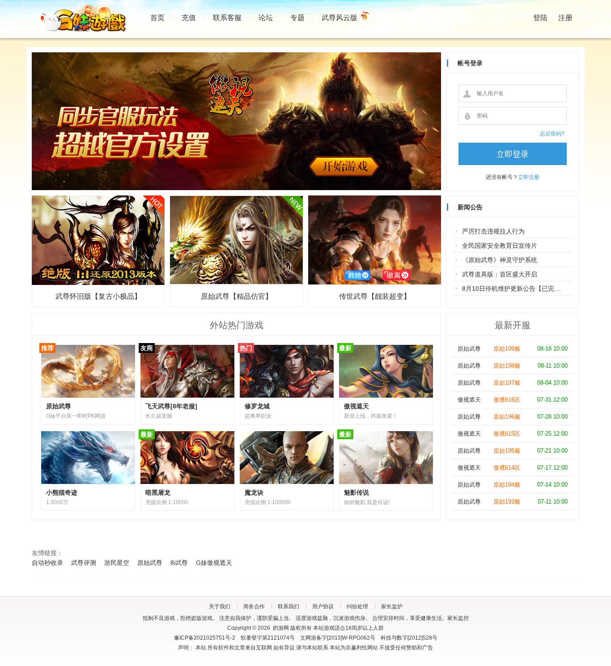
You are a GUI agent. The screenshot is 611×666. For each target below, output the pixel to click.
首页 (157, 17)
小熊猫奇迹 (61, 492)
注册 (565, 17)
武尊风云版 (339, 17)
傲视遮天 (356, 406)
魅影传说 (356, 492)
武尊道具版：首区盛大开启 (499, 274)
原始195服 (506, 450)
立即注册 (528, 177)
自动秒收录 (47, 562)
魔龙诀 (254, 492)
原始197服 (506, 382)
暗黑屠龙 (157, 492)
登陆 (540, 17)
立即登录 (512, 154)
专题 (297, 17)
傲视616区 (506, 399)
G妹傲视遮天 (214, 562)
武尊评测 (83, 562)
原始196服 (506, 416)
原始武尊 (58, 406)
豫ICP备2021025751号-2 (204, 638)
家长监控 (458, 618)
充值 (189, 17)
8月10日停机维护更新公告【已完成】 (514, 288)
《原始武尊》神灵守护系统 (499, 259)
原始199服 (506, 348)
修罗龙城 (257, 406)
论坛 (266, 17)
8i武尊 (179, 562)
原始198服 (506, 365)
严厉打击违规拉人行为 (493, 231)
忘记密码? (552, 134)
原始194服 (506, 484)
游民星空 (116, 562)
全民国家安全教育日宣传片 (499, 245)
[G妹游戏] (88, 20)
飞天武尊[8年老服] (171, 406)
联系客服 (227, 17)
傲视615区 (506, 433)
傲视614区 (506, 467)
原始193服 (506, 501)
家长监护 (392, 606)
